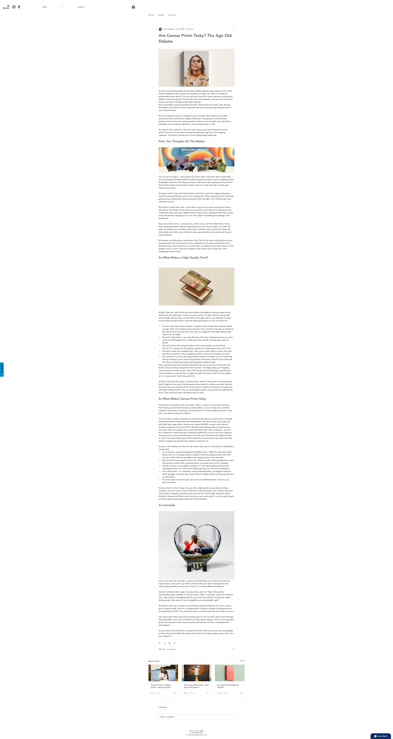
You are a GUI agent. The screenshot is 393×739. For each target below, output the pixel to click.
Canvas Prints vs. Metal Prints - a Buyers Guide (161, 686)
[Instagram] (14, 7)
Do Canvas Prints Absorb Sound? (228, 686)
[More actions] (233, 29)
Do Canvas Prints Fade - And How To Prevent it (196, 686)
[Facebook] (19, 7)
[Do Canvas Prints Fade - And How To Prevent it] (196, 673)
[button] (133, 6)
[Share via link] (175, 643)
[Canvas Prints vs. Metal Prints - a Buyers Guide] (163, 673)
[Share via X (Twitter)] (165, 643)
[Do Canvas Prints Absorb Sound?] (229, 673)
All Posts (151, 15)
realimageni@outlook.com (197, 735)
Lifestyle (161, 15)
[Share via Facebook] (160, 643)
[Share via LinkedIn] (170, 643)
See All (242, 661)
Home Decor (172, 15)
